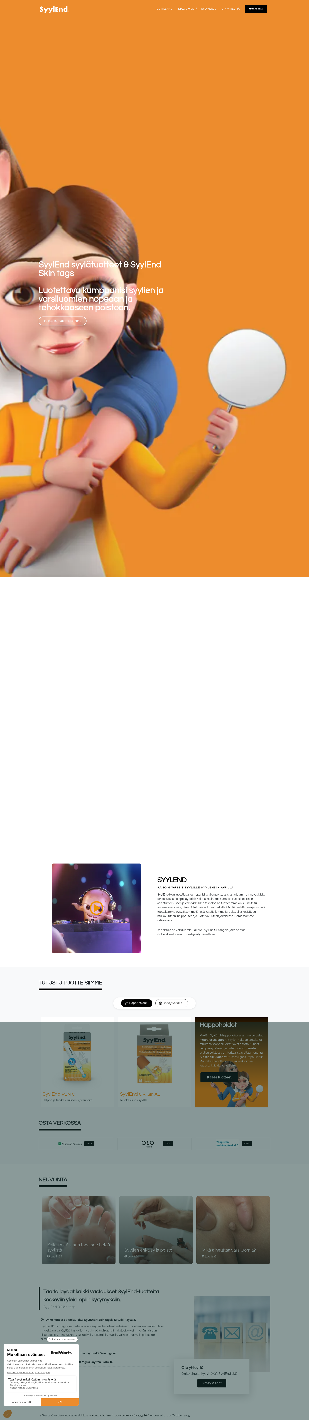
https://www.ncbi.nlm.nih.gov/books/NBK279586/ (115, 1415)
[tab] (137, 1003)
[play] (96, 908)
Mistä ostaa (257, 9)
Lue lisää (56, 1256)
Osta (89, 1143)
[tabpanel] (154, 1063)
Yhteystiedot (212, 1383)
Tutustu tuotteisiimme (63, 458)
